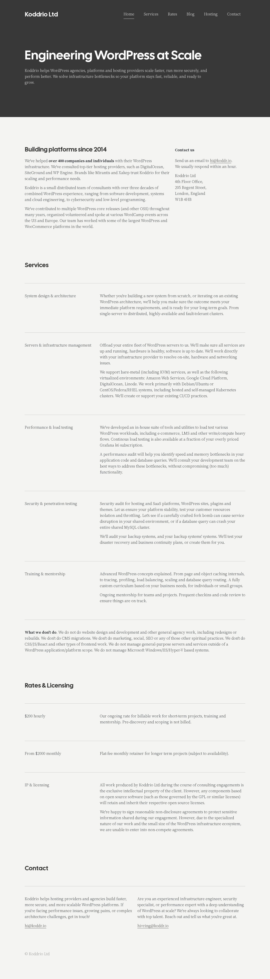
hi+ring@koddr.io (153, 926)
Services (151, 14)
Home (129, 14)
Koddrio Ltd (41, 14)
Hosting (211, 14)
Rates (172, 14)
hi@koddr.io (220, 160)
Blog (190, 14)
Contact (234, 14)
